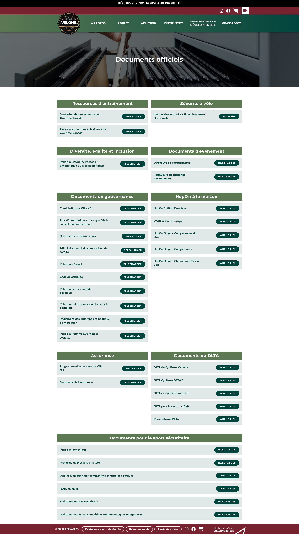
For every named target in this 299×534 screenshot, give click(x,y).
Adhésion (148, 23)
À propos (98, 23)
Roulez (123, 23)
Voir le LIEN (133, 236)
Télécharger (133, 250)
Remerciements (139, 529)
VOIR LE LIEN (228, 208)
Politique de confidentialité (103, 529)
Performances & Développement (203, 23)
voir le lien (133, 116)
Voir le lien (229, 116)
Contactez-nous (168, 529)
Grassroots (231, 23)
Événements (173, 23)
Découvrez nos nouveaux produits (149, 3)
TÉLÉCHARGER (133, 164)
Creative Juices (224, 530)
